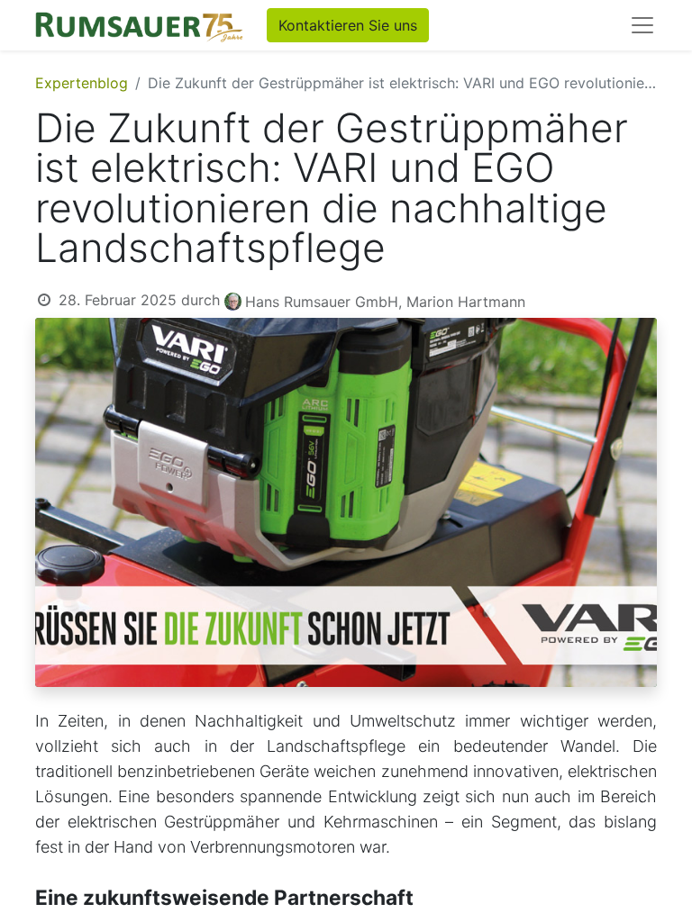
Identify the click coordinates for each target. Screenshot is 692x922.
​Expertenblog (81, 83)
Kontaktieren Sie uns (347, 25)
